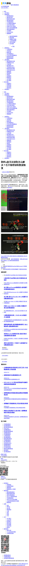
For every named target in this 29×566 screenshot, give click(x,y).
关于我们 (6, 13)
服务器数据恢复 (8, 438)
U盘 (9, 184)
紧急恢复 (9, 487)
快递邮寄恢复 (10, 486)
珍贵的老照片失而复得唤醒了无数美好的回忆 (15, 269)
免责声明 (9, 526)
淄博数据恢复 (7, 432)
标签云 (8, 527)
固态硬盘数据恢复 (8, 427)
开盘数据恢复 (7, 424)
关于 (5, 517)
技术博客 (9, 524)
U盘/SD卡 (4, 172)
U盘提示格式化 (13, 256)
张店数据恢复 (7, 425)
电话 (1, 458)
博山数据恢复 (7, 437)
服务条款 (6, 528)
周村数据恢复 (7, 446)
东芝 (8, 512)
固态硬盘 (6, 450)
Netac (2, 256)
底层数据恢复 (7, 555)
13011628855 (5, 349)
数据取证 (7, 47)
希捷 (8, 514)
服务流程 (9, 523)
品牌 (5, 503)
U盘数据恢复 (20, 256)
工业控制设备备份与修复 (13, 501)
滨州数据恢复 (7, 434)
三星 (8, 511)
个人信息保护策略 (11, 531)
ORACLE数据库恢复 (12, 496)
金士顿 (8, 508)
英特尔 (8, 506)
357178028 (4, 361)
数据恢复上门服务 (11, 489)
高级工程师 (3, 454)
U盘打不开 (6, 256)
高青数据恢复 (7, 444)
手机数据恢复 (10, 498)
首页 (5, 11)
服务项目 (6, 490)
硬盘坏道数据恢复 (8, 448)
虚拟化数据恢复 (11, 495)
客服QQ (2, 476)
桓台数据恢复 (7, 441)
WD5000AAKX (7, 443)
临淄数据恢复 (7, 429)
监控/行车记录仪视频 (12, 499)
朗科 (8, 172)
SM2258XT (6, 428)
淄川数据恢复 (7, 451)
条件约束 (9, 530)
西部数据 (9, 509)
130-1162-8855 (5, 7)
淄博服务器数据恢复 (9, 558)
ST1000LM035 (7, 447)
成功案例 (7, 59)
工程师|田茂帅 (10, 533)
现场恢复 (9, 484)
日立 (8, 515)
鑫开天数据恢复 (15, 259)
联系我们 (6, 89)
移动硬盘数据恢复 (8, 431)
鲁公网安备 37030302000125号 (17, 565)
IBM (8, 505)
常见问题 (6, 82)
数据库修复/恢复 (11, 493)
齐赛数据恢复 (7, 440)
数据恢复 (7, 14)
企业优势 (9, 520)
